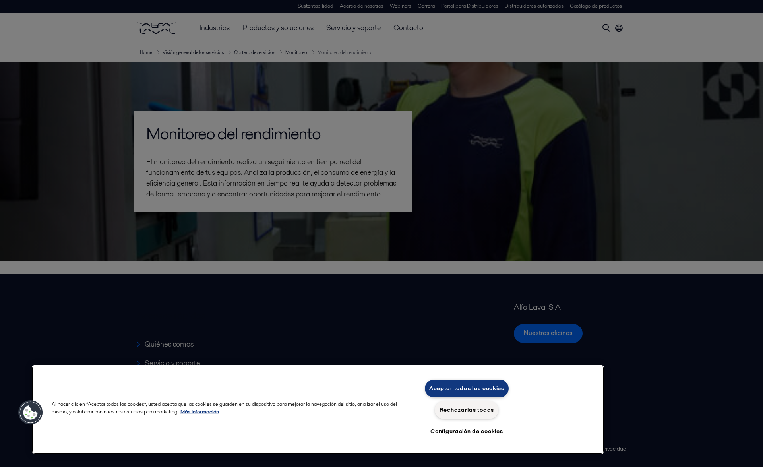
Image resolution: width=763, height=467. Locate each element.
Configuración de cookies (466, 431)
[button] (30, 412)
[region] (318, 409)
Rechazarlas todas (467, 410)
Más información (199, 411)
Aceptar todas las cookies (466, 388)
